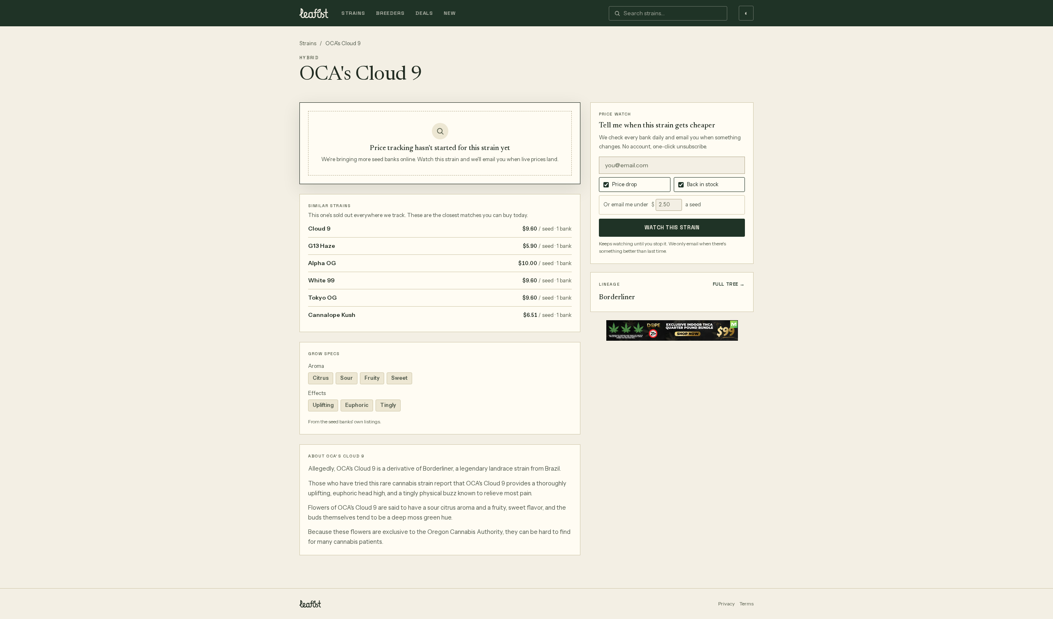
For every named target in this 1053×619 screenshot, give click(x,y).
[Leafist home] (313, 13)
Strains (353, 13)
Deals (424, 13)
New (450, 13)
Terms (747, 604)
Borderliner (617, 297)
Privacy (726, 604)
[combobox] (673, 13)
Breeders (390, 13)
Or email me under (625, 204)
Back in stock (703, 184)
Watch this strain (672, 227)
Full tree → (729, 284)
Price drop (624, 184)
